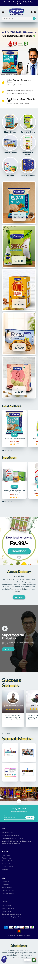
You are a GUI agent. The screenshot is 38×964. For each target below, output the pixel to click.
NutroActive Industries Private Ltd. (13, 838)
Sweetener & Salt (28, 123)
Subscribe (30, 817)
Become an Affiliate (8, 893)
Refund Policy (6, 911)
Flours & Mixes (10, 123)
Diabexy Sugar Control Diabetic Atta (14, 428)
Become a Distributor (8, 890)
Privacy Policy (6, 905)
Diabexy (15, 935)
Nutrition (10, 166)
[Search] (34, 18)
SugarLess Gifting (28, 166)
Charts (28, 145)
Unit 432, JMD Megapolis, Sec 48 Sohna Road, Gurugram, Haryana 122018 (16, 842)
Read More (19, 597)
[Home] (16, 11)
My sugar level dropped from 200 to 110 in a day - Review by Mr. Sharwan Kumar (13, 708)
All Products (6, 855)
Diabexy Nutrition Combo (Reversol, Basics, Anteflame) (14, 480)
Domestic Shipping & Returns (11, 914)
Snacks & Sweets (10, 144)
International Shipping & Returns (12, 917)
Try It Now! (8, 649)
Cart (35, 12)
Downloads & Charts (8, 861)
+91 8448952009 (7, 832)
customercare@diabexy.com (11, 835)
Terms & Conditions (8, 908)
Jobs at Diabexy (7, 887)
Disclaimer (5, 882)
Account (31, 12)
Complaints (5, 885)
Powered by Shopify (24, 935)
